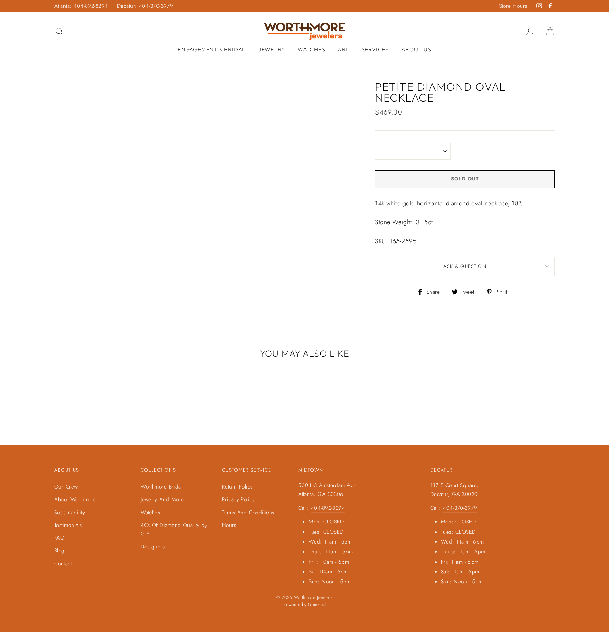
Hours (229, 525)
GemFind (317, 604)
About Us (416, 49)
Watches (311, 49)
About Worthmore (75, 499)
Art (343, 49)
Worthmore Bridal (161, 487)
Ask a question (464, 266)
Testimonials (68, 525)
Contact (63, 563)
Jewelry (271, 49)
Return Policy (237, 487)
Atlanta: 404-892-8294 (81, 6)
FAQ (59, 538)
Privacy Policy (238, 499)
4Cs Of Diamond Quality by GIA (174, 529)
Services (375, 49)
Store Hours (513, 6)
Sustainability (69, 512)
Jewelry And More (162, 499)
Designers (153, 547)
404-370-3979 (460, 508)
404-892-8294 (328, 508)
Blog (59, 550)
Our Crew (66, 487)
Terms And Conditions (248, 512)
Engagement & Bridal (212, 49)
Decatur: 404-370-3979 (145, 6)
